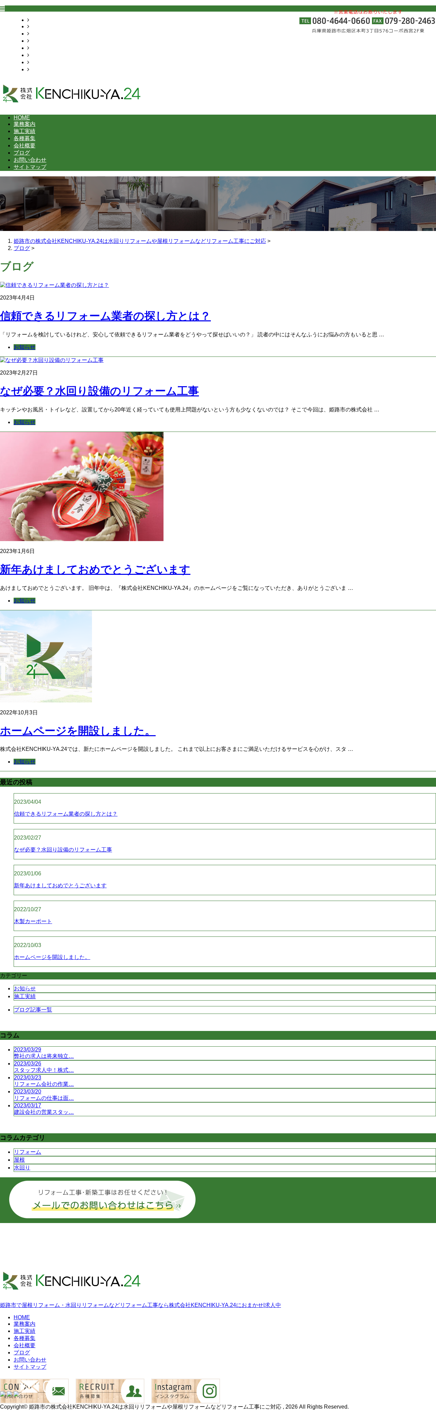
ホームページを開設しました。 (78, 731)
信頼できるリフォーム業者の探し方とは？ (105, 316)
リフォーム (27, 1152)
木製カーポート (33, 921)
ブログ (37, 55)
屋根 (19, 1160)
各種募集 (40, 41)
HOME (37, 20)
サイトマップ (45, 69)
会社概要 (40, 48)
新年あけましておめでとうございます (95, 569)
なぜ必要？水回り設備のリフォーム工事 (99, 391)
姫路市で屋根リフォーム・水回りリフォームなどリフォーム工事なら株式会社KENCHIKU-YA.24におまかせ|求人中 (140, 1305)
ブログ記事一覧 (33, 1010)
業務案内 (40, 26)
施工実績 (40, 34)
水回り (22, 1167)
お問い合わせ (45, 62)
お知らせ (24, 347)
